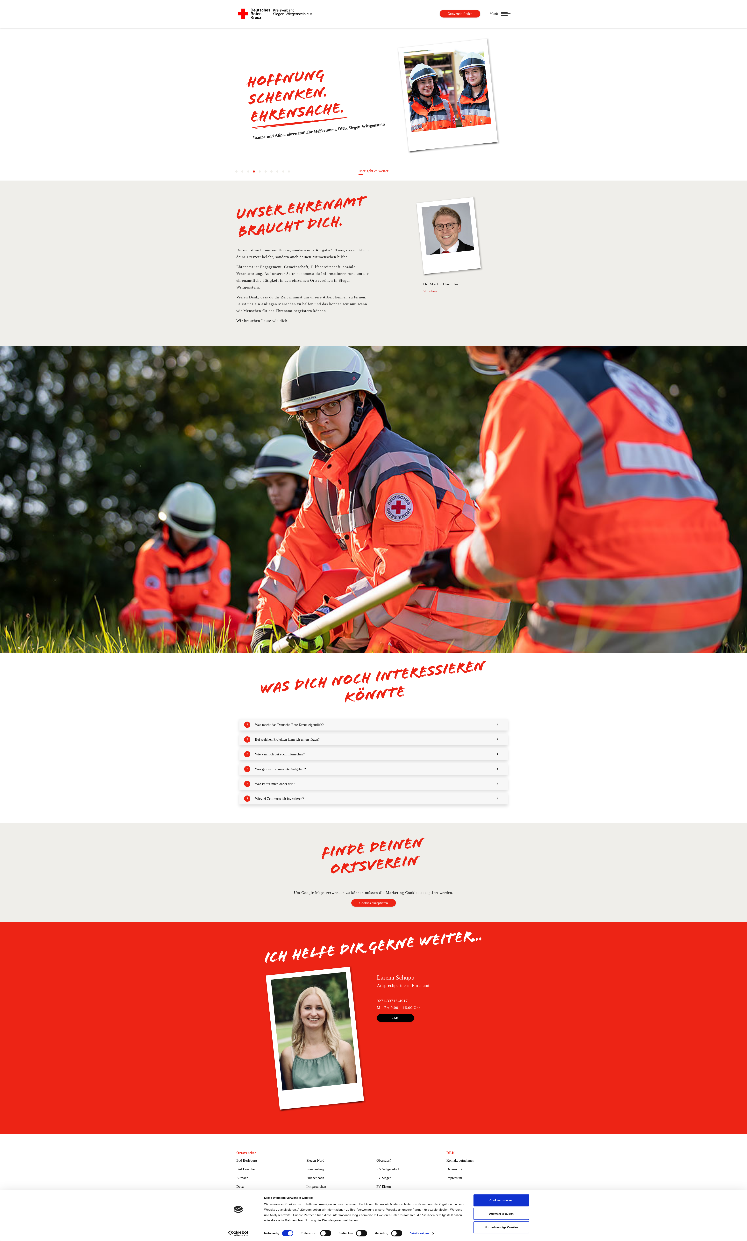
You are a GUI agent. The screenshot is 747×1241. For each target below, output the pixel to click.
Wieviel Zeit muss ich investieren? (279, 799)
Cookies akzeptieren (373, 903)
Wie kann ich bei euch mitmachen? (280, 754)
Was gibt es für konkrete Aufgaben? (280, 769)
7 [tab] (271, 172)
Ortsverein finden (460, 14)
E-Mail (396, 1018)
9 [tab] (283, 172)
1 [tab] (236, 172)
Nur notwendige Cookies (501, 1227)
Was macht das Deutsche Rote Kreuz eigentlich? (289, 725)
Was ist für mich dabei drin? (275, 784)
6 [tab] (265, 172)
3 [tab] (248, 172)
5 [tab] (260, 172)
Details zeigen (419, 1233)
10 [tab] (289, 172)
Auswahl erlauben (501, 1214)
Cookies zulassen (501, 1200)
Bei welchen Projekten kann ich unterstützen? (287, 739)
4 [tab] (254, 172)
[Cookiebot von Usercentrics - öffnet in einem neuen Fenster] (238, 1233)
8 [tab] (277, 172)
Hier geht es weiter (373, 170)
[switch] (325, 1233)
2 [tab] (242, 172)
